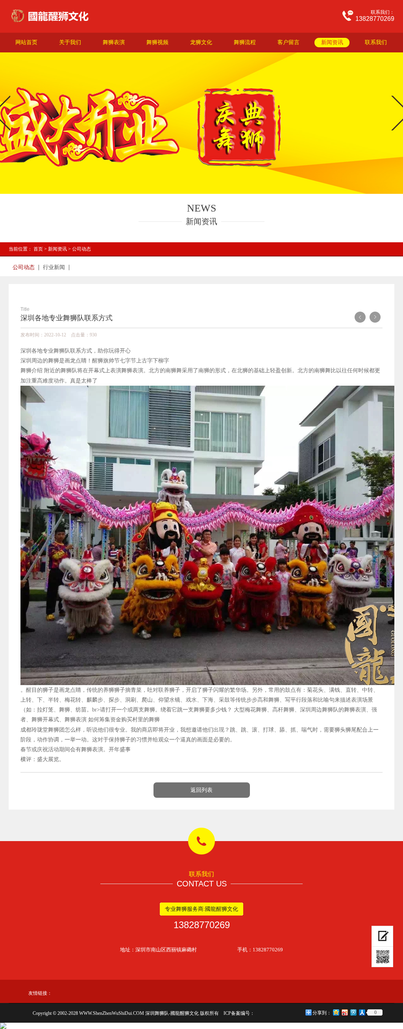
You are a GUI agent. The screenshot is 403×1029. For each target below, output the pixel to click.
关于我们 (70, 42)
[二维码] (382, 957)
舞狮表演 (114, 42)
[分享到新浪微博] (344, 1012)
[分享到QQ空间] (335, 1012)
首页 (38, 249)
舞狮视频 (157, 42)
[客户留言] (382, 936)
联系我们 (376, 42)
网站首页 (26, 42)
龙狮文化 (201, 42)
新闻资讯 (332, 42)
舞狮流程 (245, 42)
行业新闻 (54, 267)
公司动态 (81, 249)
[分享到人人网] (361, 1012)
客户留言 (288, 42)
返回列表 (201, 790)
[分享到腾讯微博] (353, 1012)
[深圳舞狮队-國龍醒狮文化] (59, 15)
